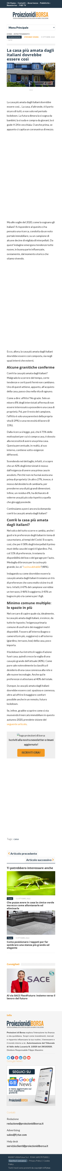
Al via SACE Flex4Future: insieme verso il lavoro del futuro (31, 997)
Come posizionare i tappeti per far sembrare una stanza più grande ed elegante (28, 944)
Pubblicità (44, 3)
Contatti (22, 3)
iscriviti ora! (31, 752)
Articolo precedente (23, 853)
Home (9, 34)
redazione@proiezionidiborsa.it (25, 1123)
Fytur (47, 1168)
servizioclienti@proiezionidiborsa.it (27, 1146)
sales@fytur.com (17, 1134)
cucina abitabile (32, 566)
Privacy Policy (35, 1160)
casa (16, 839)
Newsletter (12, 5)
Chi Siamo (11, 3)
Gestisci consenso (17, 1160)
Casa (10, 898)
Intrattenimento (22, 34)
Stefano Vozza (31, 37)
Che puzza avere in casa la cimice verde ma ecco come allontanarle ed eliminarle (30, 905)
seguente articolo (17, 724)
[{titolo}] (31, 20)
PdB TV (22, 5)
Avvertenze (33, 3)
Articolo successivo (39, 860)
